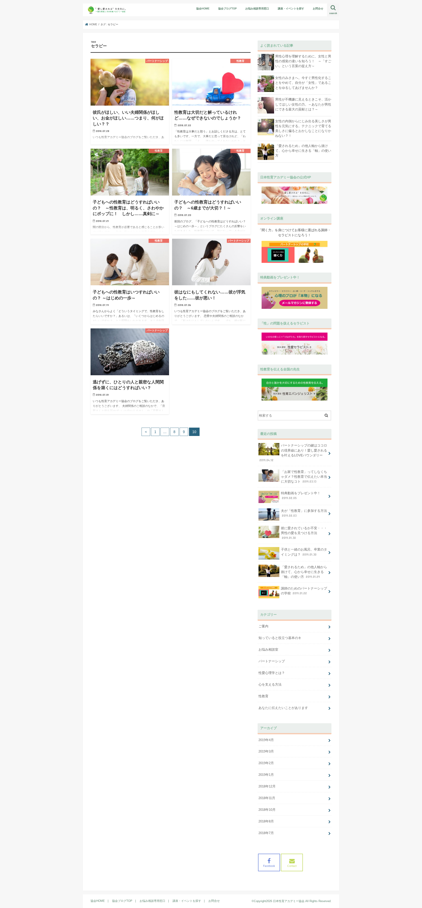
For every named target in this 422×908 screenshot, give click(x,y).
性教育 (263, 696)
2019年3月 (266, 751)
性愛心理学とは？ (271, 673)
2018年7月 (266, 833)
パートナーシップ (271, 661)
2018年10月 (267, 809)
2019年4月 (266, 740)
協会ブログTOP (227, 8)
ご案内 (263, 626)
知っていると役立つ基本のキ (279, 638)
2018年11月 (266, 798)
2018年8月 (266, 821)
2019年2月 (266, 763)
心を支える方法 (270, 684)
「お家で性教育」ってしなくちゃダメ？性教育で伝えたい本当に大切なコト (304, 476)
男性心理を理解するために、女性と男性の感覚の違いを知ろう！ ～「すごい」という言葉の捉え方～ (303, 61)
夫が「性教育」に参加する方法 (304, 513)
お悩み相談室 (268, 649)
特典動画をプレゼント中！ (300, 495)
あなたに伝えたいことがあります (283, 708)
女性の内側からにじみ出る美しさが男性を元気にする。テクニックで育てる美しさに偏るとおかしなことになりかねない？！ (303, 128)
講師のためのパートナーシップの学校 (304, 591)
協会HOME (202, 8)
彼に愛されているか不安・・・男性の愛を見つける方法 (304, 533)
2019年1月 (266, 774)
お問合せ (318, 8)
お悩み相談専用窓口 (257, 8)
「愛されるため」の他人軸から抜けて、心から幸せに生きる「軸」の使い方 (303, 150)
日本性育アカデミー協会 (288, 901)
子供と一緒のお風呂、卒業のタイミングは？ (304, 552)
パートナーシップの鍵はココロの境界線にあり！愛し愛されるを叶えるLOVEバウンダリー (293, 453)
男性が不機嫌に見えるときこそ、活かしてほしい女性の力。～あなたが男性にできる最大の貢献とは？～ (303, 104)
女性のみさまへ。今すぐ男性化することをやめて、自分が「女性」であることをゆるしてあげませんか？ (303, 82)
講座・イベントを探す (291, 8)
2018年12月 (267, 786)
